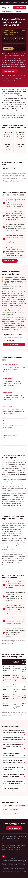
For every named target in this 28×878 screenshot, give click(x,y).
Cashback (23, 843)
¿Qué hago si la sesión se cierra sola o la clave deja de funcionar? (13, 775)
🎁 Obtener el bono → (14, 344)
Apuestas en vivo (6, 843)
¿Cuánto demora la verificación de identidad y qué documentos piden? (13, 738)
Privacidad (4, 852)
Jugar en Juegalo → (20, 7)
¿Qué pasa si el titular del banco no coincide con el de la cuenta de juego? (13, 746)
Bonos (3, 11)
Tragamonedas (9, 11)
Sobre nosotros (18, 849)
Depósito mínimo (15, 843)
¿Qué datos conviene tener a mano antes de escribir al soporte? (13, 782)
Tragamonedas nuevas (7, 849)
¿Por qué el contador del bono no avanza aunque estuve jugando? (12, 761)
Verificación (4, 847)
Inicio (4, 805)
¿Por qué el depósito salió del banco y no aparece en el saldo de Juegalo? (14, 731)
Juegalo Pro (19, 847)
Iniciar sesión (12, 847)
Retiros (5, 809)
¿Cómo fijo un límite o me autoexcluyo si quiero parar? (11, 789)
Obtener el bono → (8, 48)
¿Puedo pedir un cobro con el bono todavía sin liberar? (13, 768)
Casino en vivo (17, 11)
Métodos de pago (20, 805)
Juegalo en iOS (5, 845)
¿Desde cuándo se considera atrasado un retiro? (11, 754)
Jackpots (12, 845)
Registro (16, 813)
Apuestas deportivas (13, 840)
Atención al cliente (20, 845)
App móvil (4, 840)
